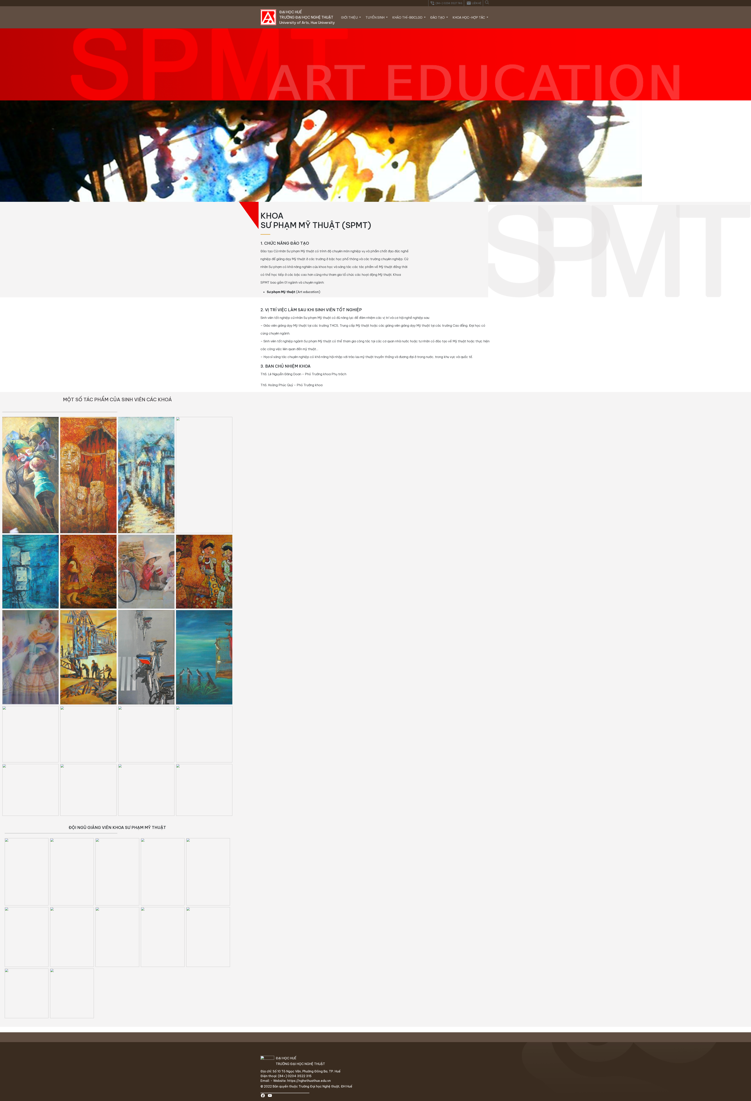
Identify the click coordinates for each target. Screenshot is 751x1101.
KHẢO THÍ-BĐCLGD (407, 17)
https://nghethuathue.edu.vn (309, 1081)
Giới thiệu (349, 17)
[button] (486, 2)
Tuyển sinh (375, 17)
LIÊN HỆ (473, 3)
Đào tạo (438, 17)
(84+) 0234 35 (289, 1076)
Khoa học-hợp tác (469, 17)
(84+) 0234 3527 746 (446, 3)
